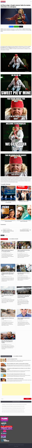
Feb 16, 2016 (25, 275)
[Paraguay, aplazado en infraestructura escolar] (8, 313)
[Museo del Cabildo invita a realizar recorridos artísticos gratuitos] (3, 364)
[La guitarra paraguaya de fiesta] (3, 360)
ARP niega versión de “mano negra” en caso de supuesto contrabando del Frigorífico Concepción (24, 296)
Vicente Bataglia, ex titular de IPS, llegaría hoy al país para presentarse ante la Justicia (13, 406)
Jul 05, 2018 (9, 298)
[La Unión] (3, 1)
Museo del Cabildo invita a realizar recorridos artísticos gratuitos (17, 363)
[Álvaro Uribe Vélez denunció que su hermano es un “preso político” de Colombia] (8, 336)
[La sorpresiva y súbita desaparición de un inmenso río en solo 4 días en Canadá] (3, 370)
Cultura (6, 235)
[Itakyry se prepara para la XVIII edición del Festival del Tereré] (24, 245)
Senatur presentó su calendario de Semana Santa (15, 378)
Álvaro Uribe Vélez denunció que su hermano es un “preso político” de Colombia (7, 341)
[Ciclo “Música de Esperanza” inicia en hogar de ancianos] (24, 268)
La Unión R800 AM (4, 276)
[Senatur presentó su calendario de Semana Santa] (3, 380)
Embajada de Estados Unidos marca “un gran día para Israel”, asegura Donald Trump (8, 273)
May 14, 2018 (10, 276)
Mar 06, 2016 (9, 344)
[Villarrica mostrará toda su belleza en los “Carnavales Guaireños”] (8, 245)
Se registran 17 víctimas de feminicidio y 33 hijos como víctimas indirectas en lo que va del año (14, 404)
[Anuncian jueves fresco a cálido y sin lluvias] (8, 290)
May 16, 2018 (26, 299)
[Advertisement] (16, 40)
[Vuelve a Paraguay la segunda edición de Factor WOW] (24, 313)
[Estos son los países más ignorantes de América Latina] (3, 375)
